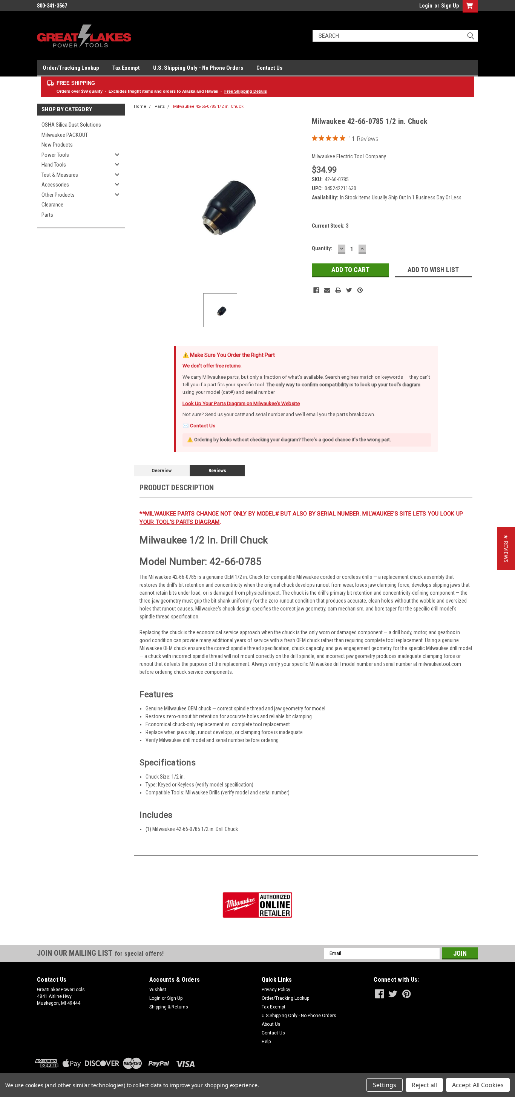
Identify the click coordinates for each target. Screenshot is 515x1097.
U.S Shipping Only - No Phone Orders (299, 1015)
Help (266, 1041)
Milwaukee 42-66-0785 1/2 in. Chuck (208, 106)
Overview (162, 470)
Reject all (424, 1085)
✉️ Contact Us (198, 425)
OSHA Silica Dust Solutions (71, 124)
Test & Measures (59, 174)
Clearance (52, 204)
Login (425, 6)
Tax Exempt (126, 67)
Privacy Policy (276, 989)
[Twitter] (349, 290)
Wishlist (157, 989)
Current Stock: (330, 226)
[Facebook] (316, 290)
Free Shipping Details (245, 91)
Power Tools (55, 154)
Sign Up (450, 6)
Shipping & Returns (168, 1007)
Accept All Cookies (478, 1085)
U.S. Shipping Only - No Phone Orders (198, 67)
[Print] (338, 290)
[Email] (327, 290)
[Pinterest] (360, 290)
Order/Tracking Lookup (71, 67)
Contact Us (269, 67)
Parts (47, 214)
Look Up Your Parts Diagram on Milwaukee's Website (241, 403)
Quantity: (322, 248)
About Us (271, 1024)
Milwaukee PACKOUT (64, 135)
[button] (506, 548)
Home (140, 106)
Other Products (58, 194)
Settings (384, 1085)
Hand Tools (53, 164)
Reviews (217, 470)
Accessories (55, 184)
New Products (57, 144)
